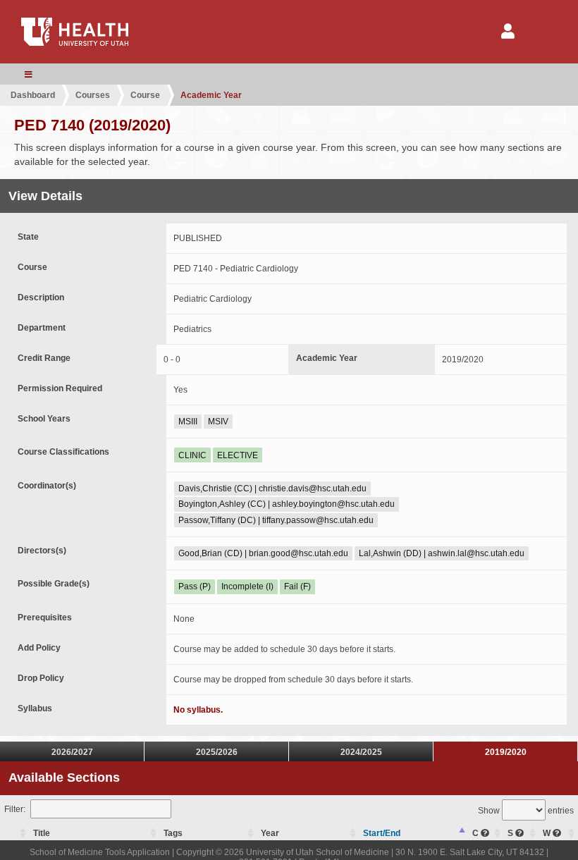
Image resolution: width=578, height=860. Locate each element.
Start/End (381, 833)
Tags (173, 833)
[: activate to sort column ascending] (15, 833)
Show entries (526, 811)
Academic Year (211, 95)
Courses (92, 95)
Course (145, 95)
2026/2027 (72, 752)
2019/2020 (506, 752)
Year (270, 833)
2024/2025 (361, 752)
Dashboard (33, 95)
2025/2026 (217, 752)
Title (41, 833)
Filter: (14, 809)
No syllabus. (198, 710)
